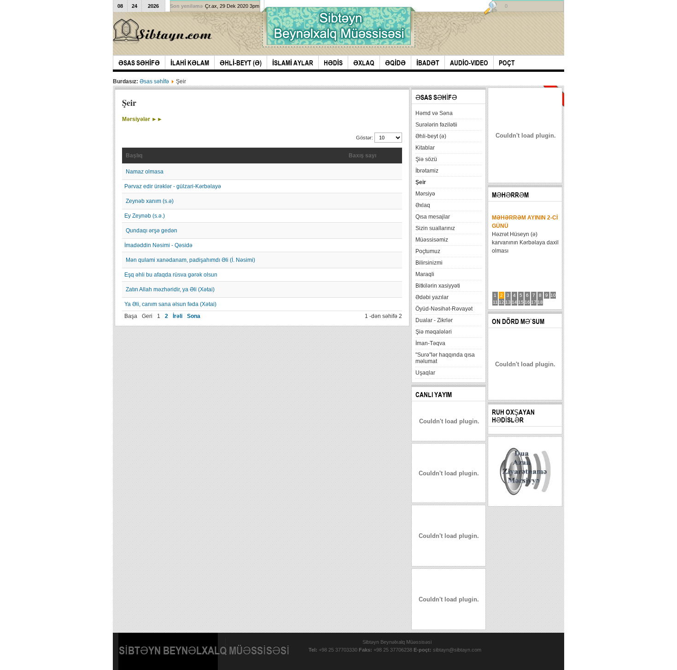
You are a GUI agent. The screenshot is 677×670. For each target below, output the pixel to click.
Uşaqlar (425, 373)
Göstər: (365, 137)
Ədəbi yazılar (432, 297)
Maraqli (424, 274)
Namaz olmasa (144, 171)
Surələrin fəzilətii (436, 124)
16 (527, 302)
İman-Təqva (430, 343)
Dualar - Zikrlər (434, 320)
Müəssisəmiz (431, 240)
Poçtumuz (427, 251)
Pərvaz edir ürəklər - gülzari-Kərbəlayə (172, 186)
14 (514, 302)
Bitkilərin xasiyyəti (437, 286)
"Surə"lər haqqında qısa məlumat (445, 358)
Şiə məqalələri (433, 332)
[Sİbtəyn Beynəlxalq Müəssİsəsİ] (164, 31)
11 (495, 302)
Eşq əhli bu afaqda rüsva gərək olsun (170, 274)
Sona (193, 316)
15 (521, 302)
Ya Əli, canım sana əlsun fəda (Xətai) (170, 304)
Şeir (420, 182)
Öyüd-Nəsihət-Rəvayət (444, 309)
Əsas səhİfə (154, 81)
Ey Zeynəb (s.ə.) (144, 216)
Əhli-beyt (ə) (430, 136)
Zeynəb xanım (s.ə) (150, 201)
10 (553, 295)
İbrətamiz (426, 171)
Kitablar (425, 147)
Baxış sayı (362, 155)
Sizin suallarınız (435, 228)
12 (501, 302)
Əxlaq (422, 205)
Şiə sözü (426, 159)
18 (540, 302)
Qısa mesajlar (432, 217)
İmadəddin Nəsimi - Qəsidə (158, 245)
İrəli (177, 316)
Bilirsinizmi (429, 263)
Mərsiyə (425, 194)
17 (534, 302)
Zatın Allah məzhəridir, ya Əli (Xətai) (170, 289)
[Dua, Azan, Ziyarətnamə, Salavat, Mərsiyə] (525, 500)
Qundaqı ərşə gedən (151, 230)
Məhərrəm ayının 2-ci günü (525, 221)
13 (508, 302)
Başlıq (134, 155)
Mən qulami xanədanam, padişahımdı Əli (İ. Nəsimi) (190, 260)
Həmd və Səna (434, 113)
